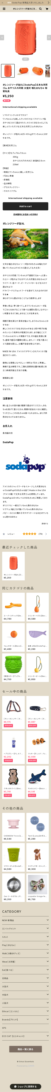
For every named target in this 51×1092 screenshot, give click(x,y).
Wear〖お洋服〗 (8, 962)
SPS (4, 1028)
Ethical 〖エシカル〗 (10, 1011)
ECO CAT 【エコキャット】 (13, 1036)
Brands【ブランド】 (10, 1019)
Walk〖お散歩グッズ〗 (11, 953)
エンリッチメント (9, 928)
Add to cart (25, 206)
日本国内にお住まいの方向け (25, 214)
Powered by (22, 1066)
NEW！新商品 (8, 920)
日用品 (5, 978)
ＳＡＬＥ (5, 937)
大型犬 (5, 986)
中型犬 (5, 995)
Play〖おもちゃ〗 (9, 945)
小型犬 (5, 1003)
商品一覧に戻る (25, 1049)
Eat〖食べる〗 (7, 970)
